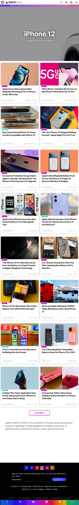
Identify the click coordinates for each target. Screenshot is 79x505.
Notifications (38, 486)
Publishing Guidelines (56, 498)
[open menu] (2, 2)
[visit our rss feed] (52, 468)
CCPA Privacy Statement (24, 498)
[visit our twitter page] (32, 468)
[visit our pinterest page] (37, 468)
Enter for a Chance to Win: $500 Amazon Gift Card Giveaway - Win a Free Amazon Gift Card (40, 5)
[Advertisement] (39, 448)
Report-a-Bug (51, 489)
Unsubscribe (26, 486)
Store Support (38, 489)
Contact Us (15, 486)
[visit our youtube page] (47, 468)
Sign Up (59, 479)
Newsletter (63, 486)
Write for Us (26, 489)
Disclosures (67, 498)
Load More (39, 413)
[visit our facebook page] (27, 468)
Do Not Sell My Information (40, 498)
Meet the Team (51, 486)
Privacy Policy (12, 498)
